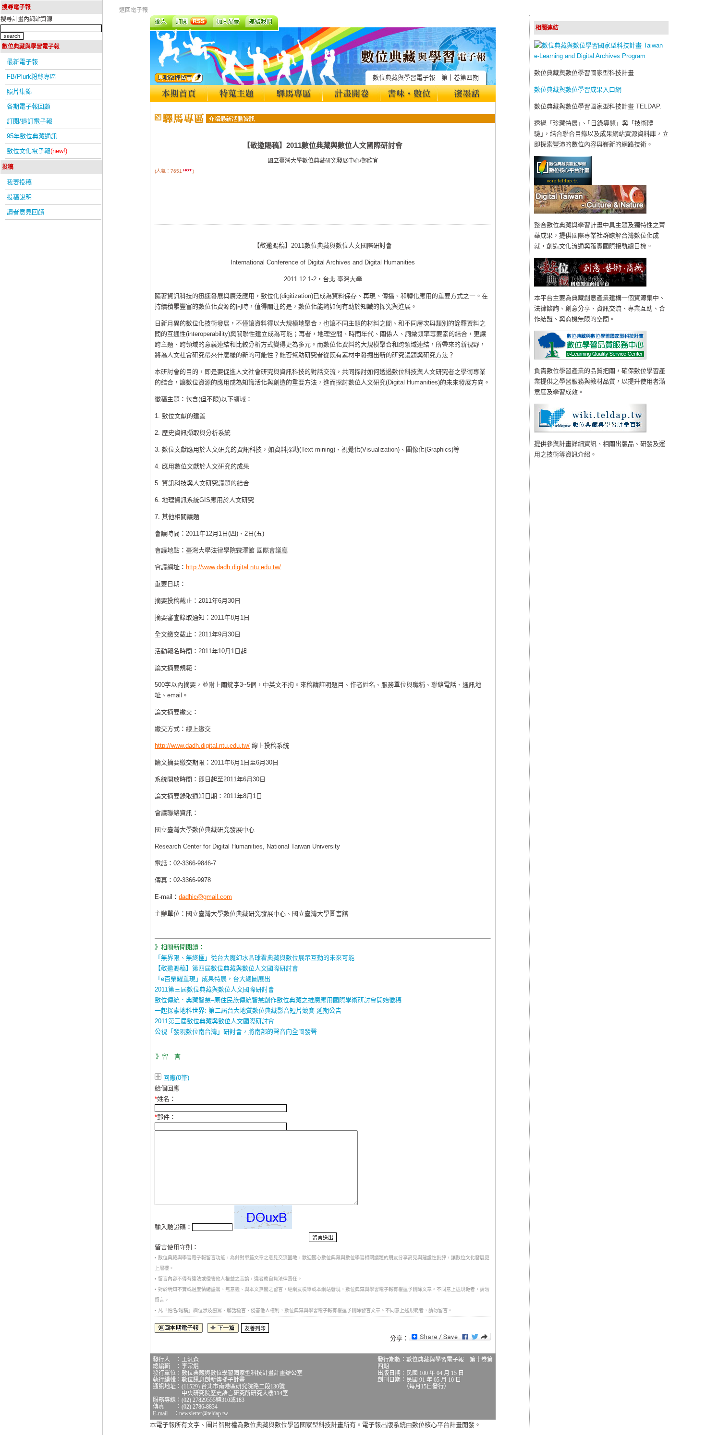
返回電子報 (133, 10)
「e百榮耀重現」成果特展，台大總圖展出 (212, 978)
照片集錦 (19, 91)
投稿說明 (19, 197)
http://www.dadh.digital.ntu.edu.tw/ (233, 567)
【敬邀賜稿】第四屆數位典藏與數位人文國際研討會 (226, 968)
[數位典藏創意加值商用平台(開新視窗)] (590, 284)
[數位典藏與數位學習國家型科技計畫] (601, 56)
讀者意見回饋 (25, 211)
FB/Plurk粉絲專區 (31, 76)
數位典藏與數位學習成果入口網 (577, 89)
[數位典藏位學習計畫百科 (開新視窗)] (590, 430)
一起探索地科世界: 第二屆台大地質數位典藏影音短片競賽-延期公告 (248, 1010)
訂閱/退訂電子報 (29, 121)
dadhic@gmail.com (205, 896)
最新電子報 (22, 61)
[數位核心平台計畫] (563, 182)
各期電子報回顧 (28, 106)
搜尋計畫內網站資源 (26, 19)
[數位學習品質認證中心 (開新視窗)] (590, 357)
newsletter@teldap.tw (203, 1413)
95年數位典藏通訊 (32, 136)
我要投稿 (19, 182)
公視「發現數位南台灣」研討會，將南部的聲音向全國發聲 (236, 1031)
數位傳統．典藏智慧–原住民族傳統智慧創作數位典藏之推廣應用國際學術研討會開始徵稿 (278, 1000)
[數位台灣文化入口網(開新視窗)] (590, 211)
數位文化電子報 (37, 151)
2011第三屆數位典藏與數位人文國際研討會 (214, 989)
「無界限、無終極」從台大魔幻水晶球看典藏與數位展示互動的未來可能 (254, 957)
